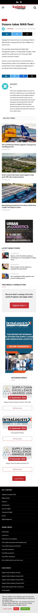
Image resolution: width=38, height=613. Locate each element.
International (5, 505)
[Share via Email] (27, 34)
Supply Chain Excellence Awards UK (17, 463)
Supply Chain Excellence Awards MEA (13, 579)
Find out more (17, 408)
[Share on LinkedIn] (7, 34)
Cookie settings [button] (7, 609)
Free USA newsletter (8, 549)
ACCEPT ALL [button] (25, 608)
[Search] (34, 7)
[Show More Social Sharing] (34, 34)
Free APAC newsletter (8, 556)
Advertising (5, 531)
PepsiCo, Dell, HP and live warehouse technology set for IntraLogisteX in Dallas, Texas (23, 257)
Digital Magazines (7, 519)
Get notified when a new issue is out (12, 560)
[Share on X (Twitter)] (17, 34)
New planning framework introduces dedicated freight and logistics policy (19, 206)
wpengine (10, 29)
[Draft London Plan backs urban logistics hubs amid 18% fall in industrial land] (19, 163)
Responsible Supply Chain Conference (13, 587)
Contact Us (5, 535)
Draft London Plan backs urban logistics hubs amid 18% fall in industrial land (18, 176)
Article (4, 20)
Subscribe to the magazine (9, 539)
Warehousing (6, 498)
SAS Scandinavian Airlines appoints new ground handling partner (19, 146)
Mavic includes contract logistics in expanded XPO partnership (21, 268)
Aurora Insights (6, 508)
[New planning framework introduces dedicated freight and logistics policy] (19, 193)
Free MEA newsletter (8, 553)
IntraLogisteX (6, 590)
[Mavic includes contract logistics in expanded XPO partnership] (5, 267)
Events (4, 516)
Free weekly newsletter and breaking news (14, 542)
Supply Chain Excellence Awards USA (12, 576)
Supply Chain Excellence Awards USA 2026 (17, 402)
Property (4, 501)
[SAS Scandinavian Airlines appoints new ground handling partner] (19, 132)
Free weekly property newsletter (11, 546)
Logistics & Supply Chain (9, 494)
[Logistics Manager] (18, 7)
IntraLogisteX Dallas (17, 433)
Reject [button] (16, 608)
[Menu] (3, 7)
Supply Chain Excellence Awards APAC (13, 583)
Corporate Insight (7, 512)
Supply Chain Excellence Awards (11, 572)
